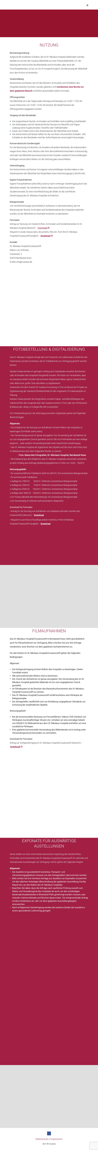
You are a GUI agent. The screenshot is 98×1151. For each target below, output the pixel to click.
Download (15, 746)
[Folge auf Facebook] (49, 1133)
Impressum (56, 1139)
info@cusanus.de (24, 262)
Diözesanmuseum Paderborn (71, 1021)
